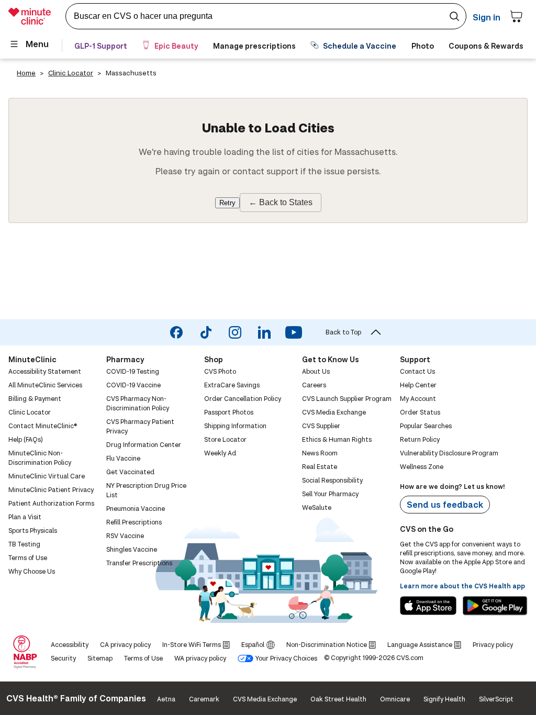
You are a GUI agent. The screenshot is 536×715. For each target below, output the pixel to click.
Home (26, 73)
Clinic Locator (70, 73)
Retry (227, 203)
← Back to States (280, 202)
